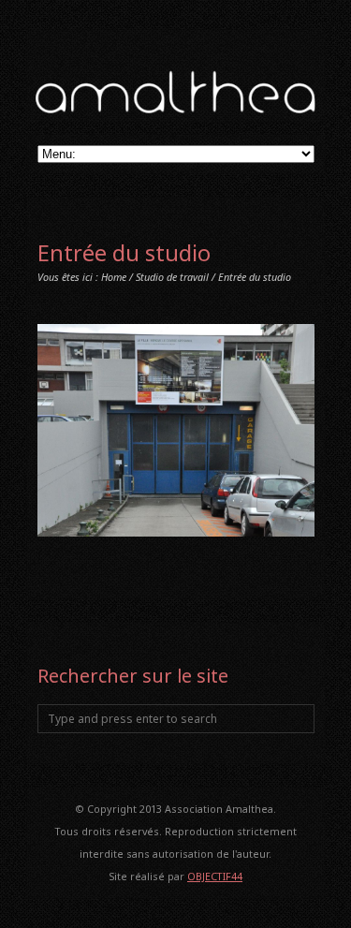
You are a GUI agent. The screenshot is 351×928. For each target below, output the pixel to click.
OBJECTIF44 (214, 876)
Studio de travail (172, 277)
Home (113, 277)
